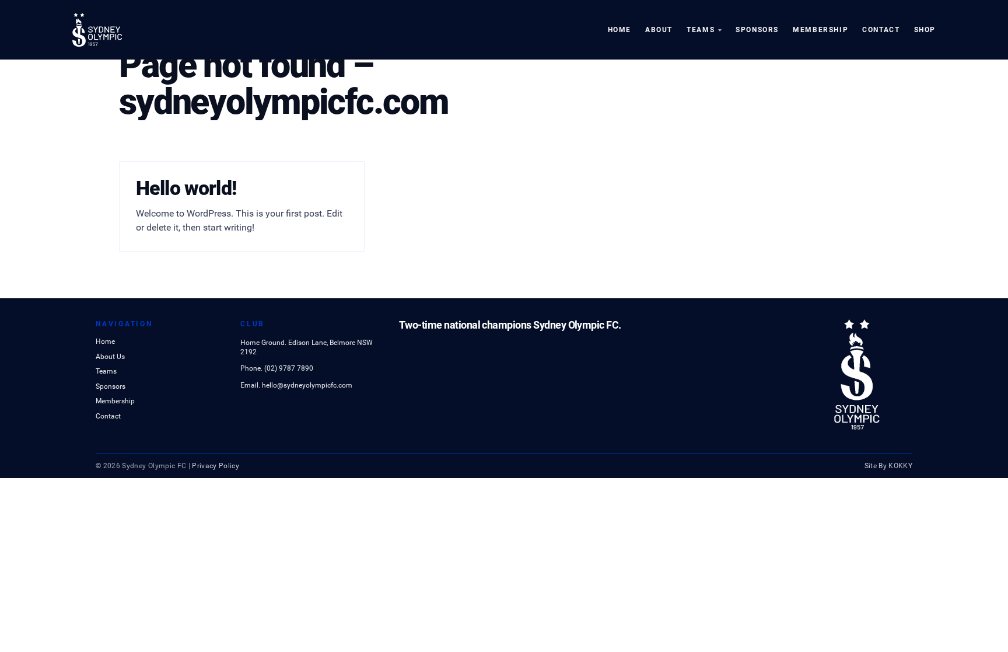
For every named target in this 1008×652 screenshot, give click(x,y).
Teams (701, 30)
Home (619, 30)
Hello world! (186, 188)
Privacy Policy (215, 466)
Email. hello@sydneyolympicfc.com (296, 385)
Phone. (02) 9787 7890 (276, 368)
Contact (881, 30)
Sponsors (757, 30)
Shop (925, 30)
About (659, 30)
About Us (110, 357)
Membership (820, 30)
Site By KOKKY (888, 466)
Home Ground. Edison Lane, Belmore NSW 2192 (306, 347)
